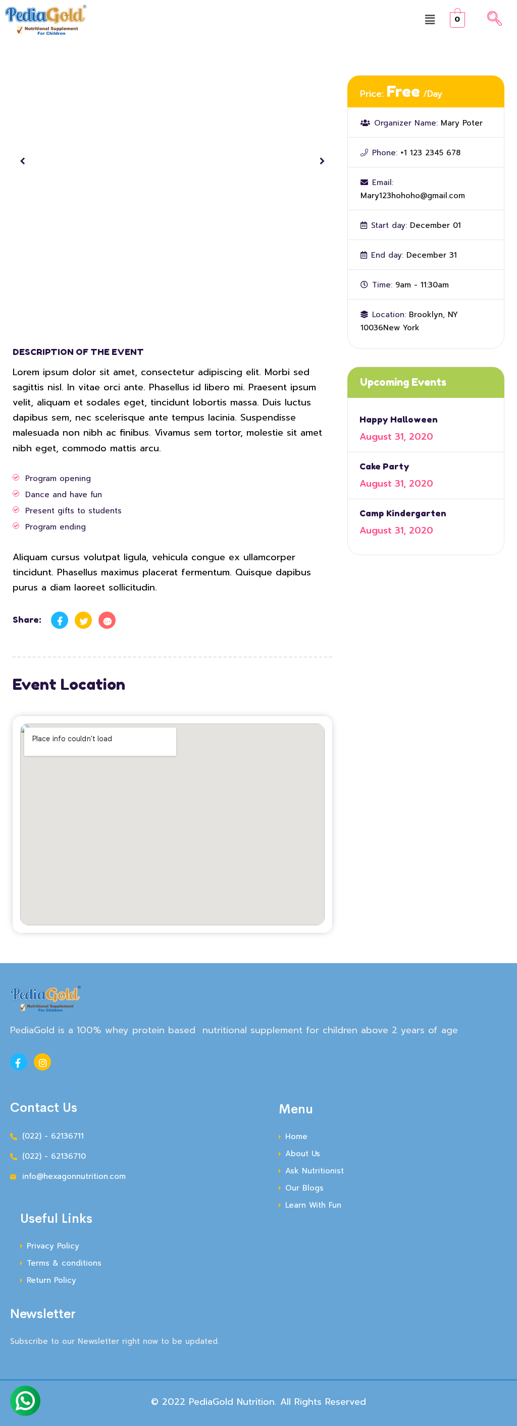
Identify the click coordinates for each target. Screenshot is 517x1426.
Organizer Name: (406, 123)
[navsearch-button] (494, 20)
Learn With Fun (313, 1205)
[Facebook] (59, 620)
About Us (302, 1153)
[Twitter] (83, 620)
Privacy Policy (53, 1246)
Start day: (389, 225)
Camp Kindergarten (402, 513)
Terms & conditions (64, 1263)
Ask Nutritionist (314, 1170)
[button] (431, 19)
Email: (382, 182)
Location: (389, 314)
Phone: (384, 152)
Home (296, 1136)
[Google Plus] (107, 620)
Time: (382, 284)
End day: (387, 255)
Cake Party (384, 466)
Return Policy (51, 1280)
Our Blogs (304, 1188)
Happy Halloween (398, 419)
